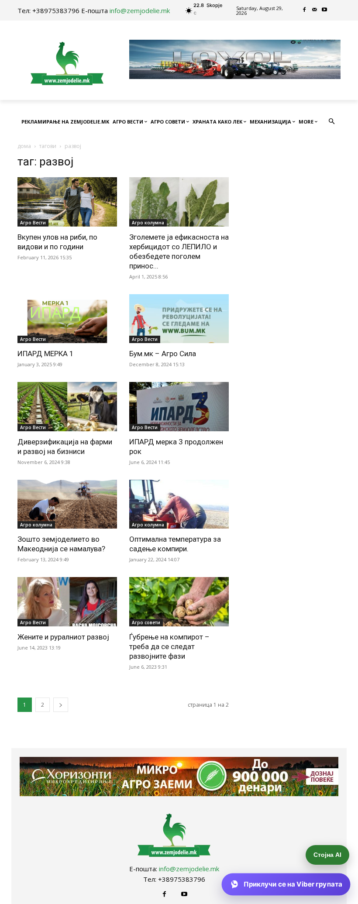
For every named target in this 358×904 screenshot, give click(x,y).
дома (24, 146)
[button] (332, 122)
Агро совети (146, 622)
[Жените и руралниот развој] (67, 601)
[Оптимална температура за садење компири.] (179, 504)
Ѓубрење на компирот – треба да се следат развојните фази (169, 646)
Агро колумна (148, 223)
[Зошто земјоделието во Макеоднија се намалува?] (67, 504)
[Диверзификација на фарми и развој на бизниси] (67, 406)
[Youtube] (325, 10)
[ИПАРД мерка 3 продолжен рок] (179, 406)
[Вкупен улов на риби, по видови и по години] (67, 202)
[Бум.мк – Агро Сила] (179, 319)
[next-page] (60, 705)
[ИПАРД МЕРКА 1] (67, 319)
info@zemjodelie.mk (140, 10)
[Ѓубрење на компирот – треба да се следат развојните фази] (179, 601)
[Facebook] (304, 10)
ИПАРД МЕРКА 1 (45, 353)
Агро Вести (33, 223)
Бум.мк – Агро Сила (162, 353)
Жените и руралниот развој (63, 636)
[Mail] (315, 10)
